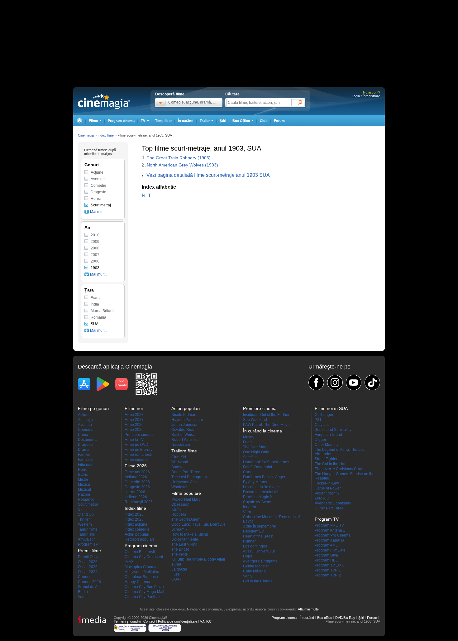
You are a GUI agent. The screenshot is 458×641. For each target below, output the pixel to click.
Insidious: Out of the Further (266, 414)
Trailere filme (184, 450)
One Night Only (256, 452)
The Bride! (180, 549)
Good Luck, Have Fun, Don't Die (198, 524)
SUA (94, 324)
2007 (95, 255)
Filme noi (134, 408)
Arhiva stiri (87, 539)
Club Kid (178, 457)
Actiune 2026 (136, 477)
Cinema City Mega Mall (144, 592)
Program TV (88, 544)
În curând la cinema (262, 430)
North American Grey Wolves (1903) (182, 164)
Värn (247, 512)
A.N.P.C (206, 621)
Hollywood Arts (184, 482)
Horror (96, 198)
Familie (84, 454)
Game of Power (328, 488)
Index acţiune (136, 524)
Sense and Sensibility (333, 429)
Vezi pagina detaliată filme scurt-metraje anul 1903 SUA (208, 175)
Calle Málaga (254, 571)
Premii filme (89, 550)
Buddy (176, 467)
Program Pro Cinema (333, 535)
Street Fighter (326, 459)
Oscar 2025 (88, 567)
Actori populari (137, 534)
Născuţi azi (180, 444)
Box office (324, 617)
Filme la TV (134, 439)
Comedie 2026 (137, 482)
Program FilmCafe (330, 550)
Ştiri (223, 121)
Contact (149, 621)
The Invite (179, 554)
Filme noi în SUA (331, 408)
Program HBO (326, 560)
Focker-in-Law (327, 483)
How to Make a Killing (189, 534)
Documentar (88, 439)
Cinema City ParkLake (144, 597)
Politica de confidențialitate (177, 621)
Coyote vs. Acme (257, 502)
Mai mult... (98, 212)
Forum (279, 121)
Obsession (180, 504)
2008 (95, 248)
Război (84, 494)
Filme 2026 (134, 424)
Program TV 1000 (330, 565)
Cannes (84, 577)
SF (80, 509)
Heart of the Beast (258, 536)
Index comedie (137, 529)
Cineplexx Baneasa (141, 577)
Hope (247, 556)
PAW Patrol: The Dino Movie (267, 424)
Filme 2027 (134, 419)
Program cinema (121, 121)
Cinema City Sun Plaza (144, 587)
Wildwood (179, 462)
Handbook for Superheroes (266, 462)
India (95, 304)
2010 (95, 235)
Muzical (84, 489)
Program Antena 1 (330, 530)
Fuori (247, 442)
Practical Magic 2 (257, 497)
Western (85, 524)
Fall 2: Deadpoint (257, 467)
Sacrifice (250, 457)
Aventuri (98, 179)
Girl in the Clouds (257, 581)
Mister (83, 479)
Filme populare (186, 493)
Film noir (85, 464)
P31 (318, 419)
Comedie (98, 185)
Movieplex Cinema (140, 567)
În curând (185, 121)
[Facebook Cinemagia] (316, 382)
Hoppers (178, 514)
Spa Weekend (255, 419)
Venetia (84, 597)
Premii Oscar (89, 557)
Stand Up (86, 514)
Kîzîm (176, 509)
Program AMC (326, 545)
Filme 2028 (134, 414)
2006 (95, 261)
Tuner (176, 564)
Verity (247, 576)
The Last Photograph (189, 477)
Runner (249, 541)
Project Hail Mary (185, 499)
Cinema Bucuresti (140, 552)
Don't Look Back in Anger (264, 477)
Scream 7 (179, 529)
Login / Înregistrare (366, 96)
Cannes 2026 (89, 582)
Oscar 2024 (88, 572)
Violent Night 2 (327, 493)
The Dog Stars (255, 447)
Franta (96, 298)
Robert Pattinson (185, 439)
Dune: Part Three (185, 472)
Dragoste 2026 (137, 487)
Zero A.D (322, 498)
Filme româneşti (138, 454)
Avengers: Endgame (260, 561)
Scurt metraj (101, 205)
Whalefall (179, 487)
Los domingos (255, 546)
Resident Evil (254, 531)
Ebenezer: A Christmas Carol (339, 469)
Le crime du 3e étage (261, 487)
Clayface (322, 424)
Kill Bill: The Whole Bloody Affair (198, 559)
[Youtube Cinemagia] (353, 382)
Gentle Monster (256, 566)
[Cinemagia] (79, 120)
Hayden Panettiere (187, 419)
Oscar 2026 (88, 562)
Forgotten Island (328, 434)
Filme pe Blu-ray (138, 449)
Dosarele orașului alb (261, 492)
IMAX (129, 562)
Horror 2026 (135, 492)
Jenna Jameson (184, 424)
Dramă (83, 449)
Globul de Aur (89, 587)
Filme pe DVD (136, 444)
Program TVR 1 (328, 570)
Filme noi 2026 (137, 472)
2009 (95, 241)
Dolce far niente (184, 539)
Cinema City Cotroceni (144, 557)
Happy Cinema (137, 582)
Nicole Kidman (183, 414)
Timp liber (163, 121)
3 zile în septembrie (259, 526)
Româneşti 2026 (139, 502)
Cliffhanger (324, 414)
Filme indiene (136, 459)
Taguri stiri (86, 534)
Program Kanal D (329, 540)
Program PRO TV (329, 525)
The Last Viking (184, 544)
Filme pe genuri (93, 408)
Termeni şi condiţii (127, 621)
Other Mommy (326, 444)
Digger (320, 439)
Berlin (83, 592)
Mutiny (248, 437)
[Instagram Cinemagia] (335, 382)
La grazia (179, 569)
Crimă (83, 434)
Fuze (175, 574)
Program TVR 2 (328, 575)
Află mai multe (308, 609)
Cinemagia (86, 135)
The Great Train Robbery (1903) (179, 157)
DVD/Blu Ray (345, 617)
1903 (95, 268)
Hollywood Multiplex (142, 572)
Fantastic (85, 459)
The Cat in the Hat (330, 464)
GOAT (176, 579)
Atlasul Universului (259, 551)
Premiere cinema (139, 434)
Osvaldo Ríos (182, 429)
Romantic (86, 499)
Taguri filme (88, 529)
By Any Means (255, 482)
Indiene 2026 (136, 497)
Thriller (84, 519)
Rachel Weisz (183, 434)
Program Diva (326, 555)
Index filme (106, 135)
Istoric (83, 474)
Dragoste (98, 192)
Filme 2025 (134, 429)
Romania (98, 317)
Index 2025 (134, 519)
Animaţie (85, 419)
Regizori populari (139, 539)
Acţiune (97, 172)
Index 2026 (134, 514)
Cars (247, 472)
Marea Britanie (103, 311)
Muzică (84, 484)
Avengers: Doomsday (333, 503)
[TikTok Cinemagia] (372, 382)
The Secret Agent (185, 519)
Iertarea (249, 507)
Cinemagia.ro (104, 101)
